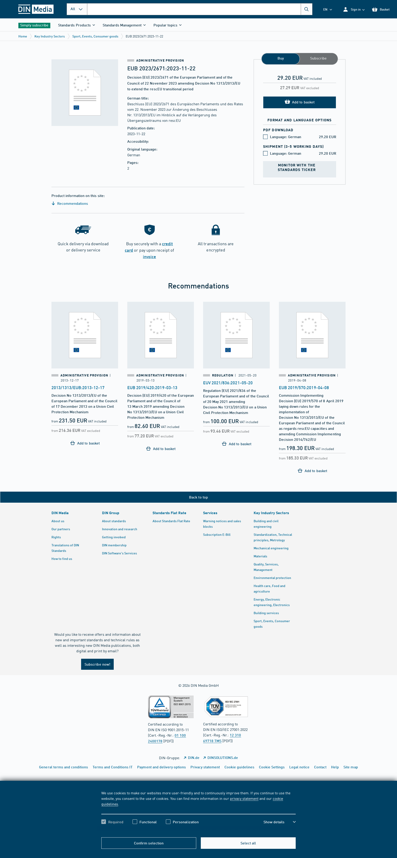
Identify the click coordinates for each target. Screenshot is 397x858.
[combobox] (199, 9)
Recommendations (72, 203)
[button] (354, 9)
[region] (198, 811)
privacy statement (244, 798)
